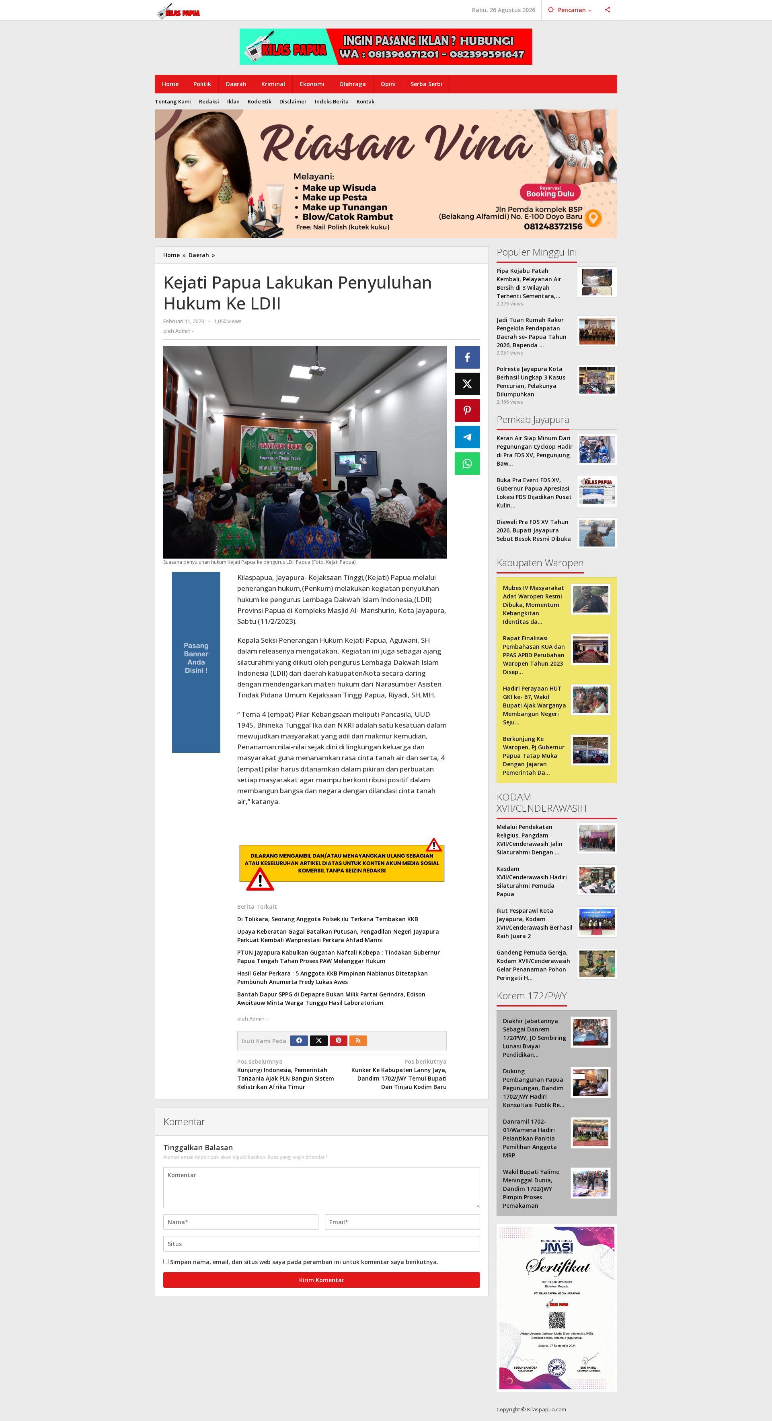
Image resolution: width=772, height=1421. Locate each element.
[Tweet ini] (467, 384)
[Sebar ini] (467, 357)
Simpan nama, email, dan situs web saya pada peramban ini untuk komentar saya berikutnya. (304, 1262)
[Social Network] (607, 10)
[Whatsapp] (467, 463)
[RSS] (358, 1040)
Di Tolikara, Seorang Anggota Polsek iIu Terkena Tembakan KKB (327, 919)
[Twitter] (319, 1040)
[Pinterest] (338, 1040)
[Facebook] (299, 1040)
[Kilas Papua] (179, 10)
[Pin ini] (467, 410)
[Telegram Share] (467, 437)
